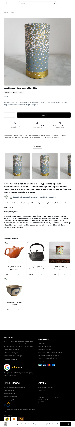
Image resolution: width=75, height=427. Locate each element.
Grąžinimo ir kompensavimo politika (50, 352)
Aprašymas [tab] (37, 146)
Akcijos (16, 136)
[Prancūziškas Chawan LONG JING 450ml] (14, 288)
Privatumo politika (44, 349)
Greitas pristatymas (25, 138)
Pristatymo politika (44, 346)
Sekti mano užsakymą (11, 353)
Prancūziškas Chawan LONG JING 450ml (14, 303)
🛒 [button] (19, 274)
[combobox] (36, 3)
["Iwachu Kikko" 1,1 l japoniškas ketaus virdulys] (37, 252)
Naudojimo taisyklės (10, 393)
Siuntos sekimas (9, 390)
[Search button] (54, 3)
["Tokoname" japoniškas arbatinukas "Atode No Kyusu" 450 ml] (14, 252)
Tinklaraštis (42, 343)
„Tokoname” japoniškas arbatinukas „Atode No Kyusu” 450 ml (14, 268)
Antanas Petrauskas (17, 92)
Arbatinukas (23, 136)
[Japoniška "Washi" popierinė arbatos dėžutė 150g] (59, 252)
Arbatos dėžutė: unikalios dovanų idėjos (43, 136)
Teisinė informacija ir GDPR (47, 358)
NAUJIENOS (55, 138)
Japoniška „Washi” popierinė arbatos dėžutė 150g (60, 268)
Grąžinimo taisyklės (10, 396)
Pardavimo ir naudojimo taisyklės (49, 355)
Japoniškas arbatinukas (42, 138)
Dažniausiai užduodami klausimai (14, 387)
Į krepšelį (44, 115)
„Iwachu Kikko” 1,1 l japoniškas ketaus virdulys (37, 267)
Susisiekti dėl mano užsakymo (13, 356)
